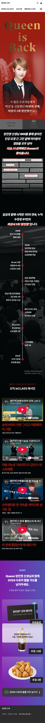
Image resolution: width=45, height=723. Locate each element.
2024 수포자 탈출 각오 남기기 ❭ (25, 692)
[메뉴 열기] (41, 9)
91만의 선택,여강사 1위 (11, 124)
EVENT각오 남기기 (34, 125)
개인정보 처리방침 (12, 714)
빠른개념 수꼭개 (29, 9)
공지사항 (19, 9)
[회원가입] (43, 2)
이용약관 (4, 714)
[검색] (37, 3)
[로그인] (41, 3)
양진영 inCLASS (7, 9)
